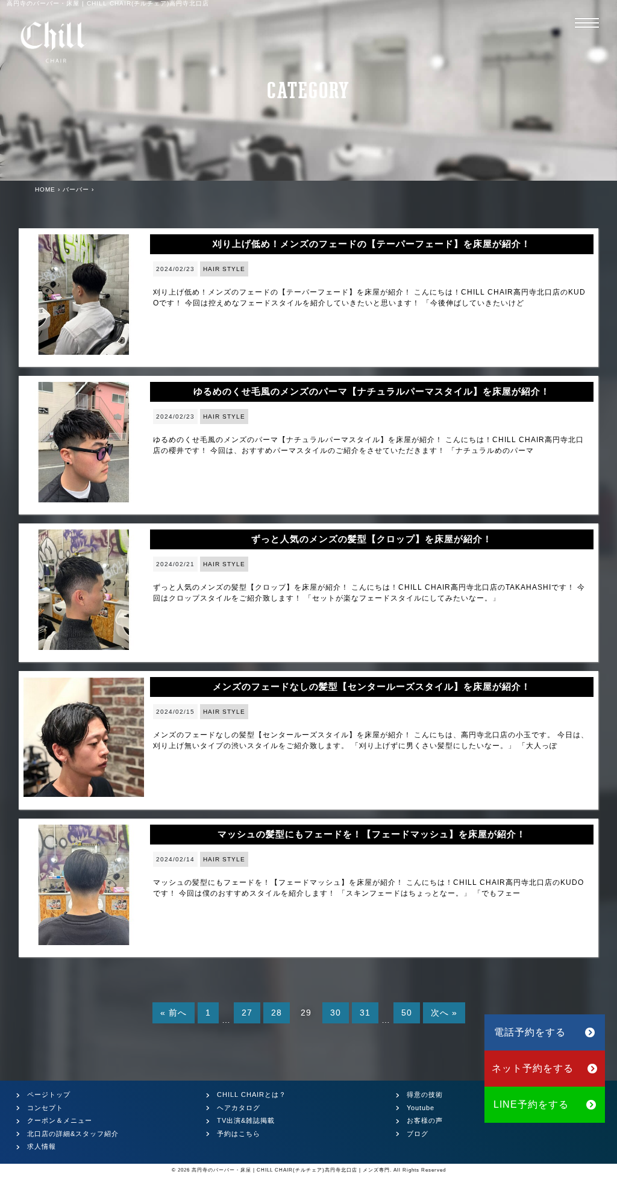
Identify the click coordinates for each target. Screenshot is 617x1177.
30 (335, 1012)
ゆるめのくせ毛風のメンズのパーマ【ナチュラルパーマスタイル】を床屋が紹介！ (371, 391)
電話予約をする (530, 1032)
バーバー (76, 189)
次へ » (444, 1012)
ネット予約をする (533, 1068)
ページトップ (48, 1094)
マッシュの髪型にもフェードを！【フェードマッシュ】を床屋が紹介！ (372, 834)
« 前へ (173, 1012)
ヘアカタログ (238, 1107)
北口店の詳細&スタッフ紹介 (73, 1133)
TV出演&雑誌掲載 (246, 1120)
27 (247, 1012)
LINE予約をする (531, 1104)
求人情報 (41, 1146)
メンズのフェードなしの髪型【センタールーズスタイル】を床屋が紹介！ (372, 686)
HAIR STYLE (224, 269)
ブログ (417, 1133)
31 (365, 1012)
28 (276, 1012)
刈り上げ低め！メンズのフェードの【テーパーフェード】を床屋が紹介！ (372, 244)
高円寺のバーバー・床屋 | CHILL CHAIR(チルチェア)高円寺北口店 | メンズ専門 (291, 1170)
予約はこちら (238, 1133)
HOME (45, 189)
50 (406, 1012)
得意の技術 (425, 1094)
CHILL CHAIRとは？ (251, 1094)
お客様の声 (425, 1120)
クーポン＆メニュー (59, 1120)
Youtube (420, 1107)
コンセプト (45, 1107)
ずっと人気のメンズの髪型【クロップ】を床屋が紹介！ (371, 539)
